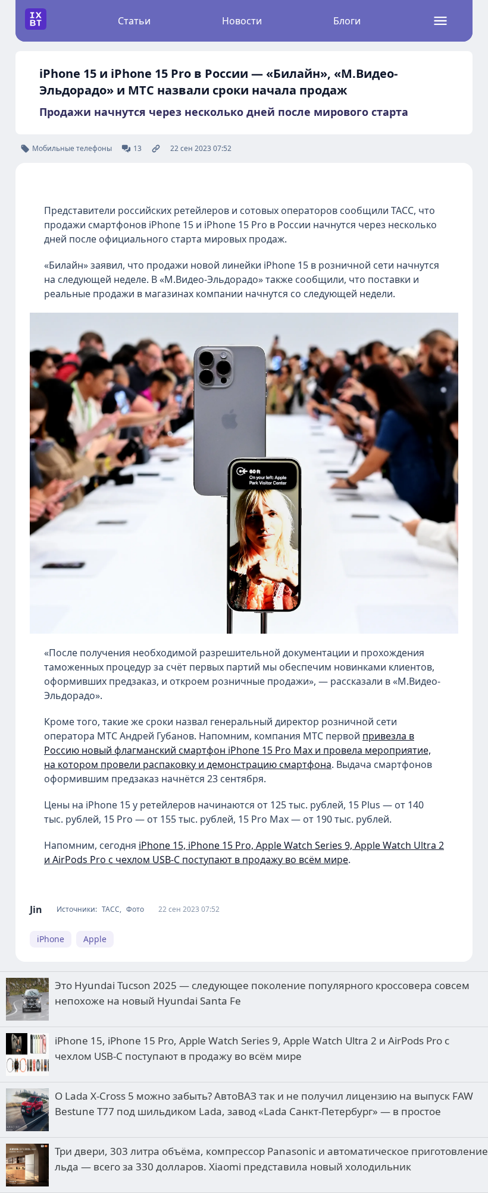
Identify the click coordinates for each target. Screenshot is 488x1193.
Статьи (134, 20)
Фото (135, 909)
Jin (36, 909)
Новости (242, 20)
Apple (95, 939)
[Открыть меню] (440, 20)
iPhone (50, 939)
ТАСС (111, 909)
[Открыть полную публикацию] (156, 148)
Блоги (347, 20)
